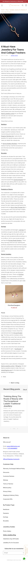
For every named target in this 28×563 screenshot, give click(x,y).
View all (25, 389)
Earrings (5, 517)
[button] (2, 5)
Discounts (6, 472)
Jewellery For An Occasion (11, 542)
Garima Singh (14, 55)
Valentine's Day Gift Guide (11, 539)
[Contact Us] (24, 559)
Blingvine (18, 366)
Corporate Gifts (7, 499)
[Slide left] (10, 428)
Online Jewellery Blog (9, 535)
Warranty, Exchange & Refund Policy (14, 468)
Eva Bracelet (18, 349)
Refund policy (7, 487)
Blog (7, 10)
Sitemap (5, 480)
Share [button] (4, 376)
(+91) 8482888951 (12, 448)
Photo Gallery (7, 531)
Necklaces (6, 509)
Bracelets (6, 521)
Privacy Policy (7, 491)
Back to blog (15, 383)
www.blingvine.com (6, 370)
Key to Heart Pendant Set (18, 207)
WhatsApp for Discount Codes (26, 550)
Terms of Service (8, 484)
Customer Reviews (8, 476)
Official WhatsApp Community (11, 459)
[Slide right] (17, 428)
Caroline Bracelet (18, 179)
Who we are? (7, 442)
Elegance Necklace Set (7, 136)
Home (2, 10)
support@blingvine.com (13, 446)
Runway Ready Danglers (15, 240)
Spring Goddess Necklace (10, 143)
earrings (21, 230)
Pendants (6, 513)
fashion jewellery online (7, 113)
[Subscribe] (23, 552)
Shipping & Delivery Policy (11, 495)
